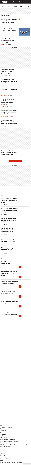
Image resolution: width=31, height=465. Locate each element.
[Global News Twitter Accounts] (11, 354)
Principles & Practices (6, 427)
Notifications (3, 436)
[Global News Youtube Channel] (11, 366)
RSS (1, 432)
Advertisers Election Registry (7, 439)
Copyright (2, 451)
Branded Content (4, 429)
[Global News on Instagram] (11, 377)
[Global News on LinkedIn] (11, 389)
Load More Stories (15, 161)
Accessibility (3, 460)
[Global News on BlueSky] (11, 423)
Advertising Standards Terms (8, 457)
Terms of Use (3, 453)
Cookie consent (4, 443)
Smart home (3, 437)
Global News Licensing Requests (9, 441)
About (1, 425)
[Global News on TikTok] (11, 400)
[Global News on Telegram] (11, 412)
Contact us (3, 430)
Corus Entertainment (5, 459)
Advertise (2, 455)
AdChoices (28, 463)
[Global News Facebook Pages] (11, 343)
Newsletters (3, 434)
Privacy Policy (4, 450)
